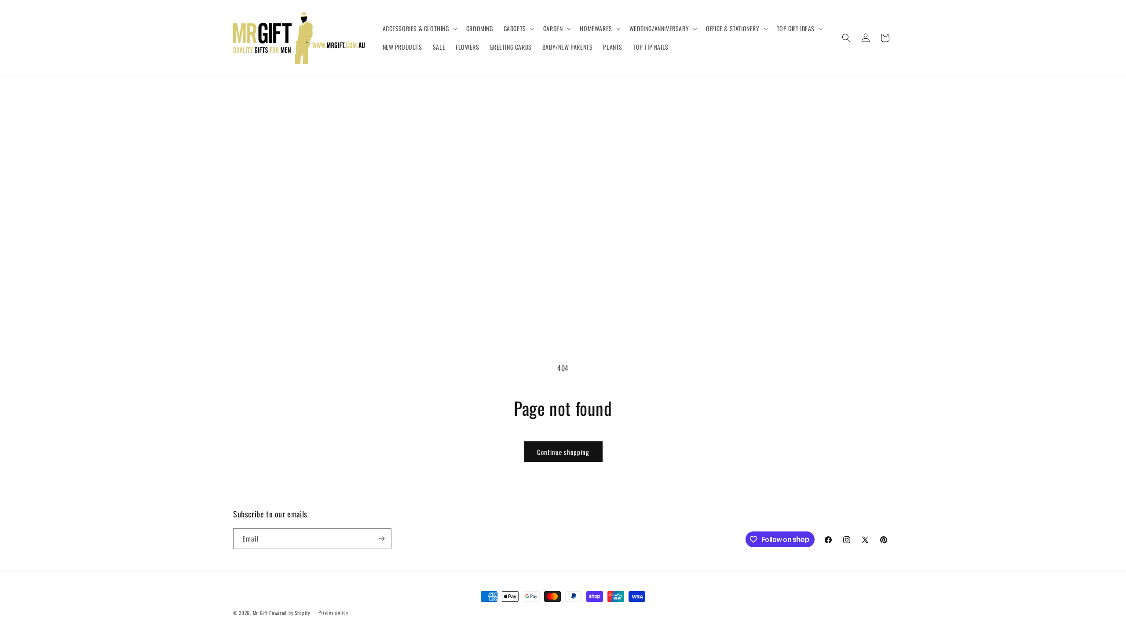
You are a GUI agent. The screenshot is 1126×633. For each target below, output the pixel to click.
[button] (419, 28)
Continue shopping (563, 452)
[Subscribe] (381, 538)
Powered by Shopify (289, 612)
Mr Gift (260, 612)
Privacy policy (333, 612)
